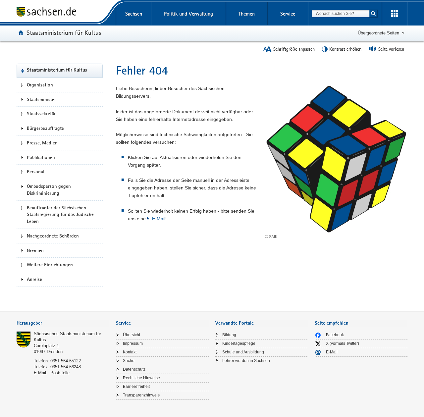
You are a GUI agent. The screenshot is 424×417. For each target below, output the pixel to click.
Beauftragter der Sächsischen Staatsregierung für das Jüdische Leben (60, 215)
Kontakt (129, 352)
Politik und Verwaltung (188, 14)
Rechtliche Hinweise (141, 378)
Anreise (34, 279)
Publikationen (41, 157)
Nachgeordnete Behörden (53, 236)
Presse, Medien (42, 143)
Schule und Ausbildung (243, 352)
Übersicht (131, 335)
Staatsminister (41, 99)
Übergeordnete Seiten (378, 32)
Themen (246, 14)
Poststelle (60, 372)
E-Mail (158, 218)
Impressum (133, 343)
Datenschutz (134, 369)
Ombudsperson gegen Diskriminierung (49, 189)
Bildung (229, 335)
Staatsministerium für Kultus (63, 32)
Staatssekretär (41, 114)
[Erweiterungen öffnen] (394, 14)
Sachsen (133, 14)
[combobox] (340, 14)
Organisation (40, 85)
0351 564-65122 (65, 360)
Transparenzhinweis (141, 395)
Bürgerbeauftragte (45, 128)
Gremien (35, 250)
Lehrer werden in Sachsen (246, 360)
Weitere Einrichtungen (50, 265)
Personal (35, 172)
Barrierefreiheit (136, 386)
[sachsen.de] (63, 13)
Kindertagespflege (238, 343)
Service (287, 14)
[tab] (63, 323)
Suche (128, 360)
